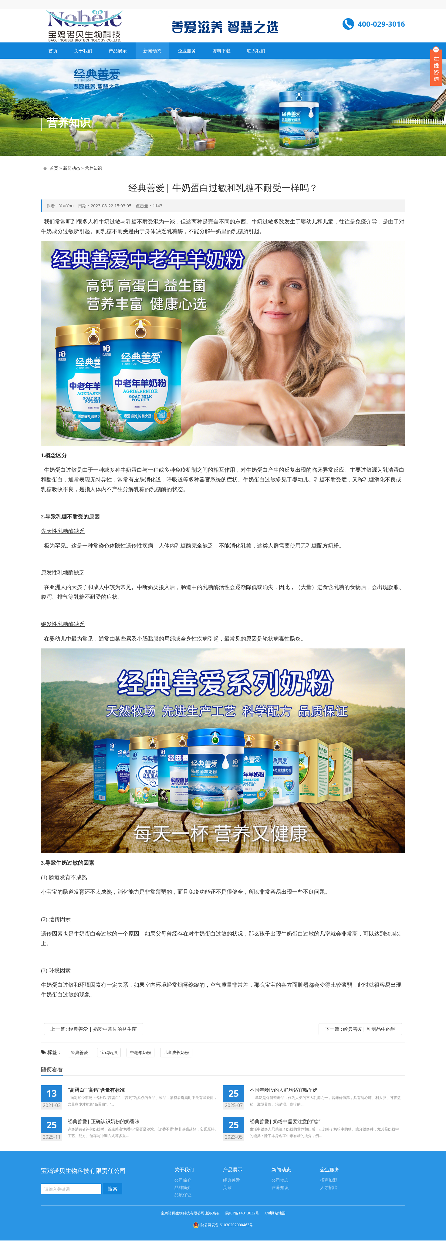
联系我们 (256, 51)
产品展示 (118, 51)
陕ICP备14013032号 (242, 1213)
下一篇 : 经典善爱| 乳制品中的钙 (360, 1029)
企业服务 (187, 51)
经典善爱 (79, 1052)
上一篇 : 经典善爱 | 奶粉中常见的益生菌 (93, 1029)
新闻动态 (152, 51)
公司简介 (182, 1180)
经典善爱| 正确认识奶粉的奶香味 (104, 1121)
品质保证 (182, 1195)
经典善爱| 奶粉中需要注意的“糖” (285, 1121)
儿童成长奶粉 (176, 1052)
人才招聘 (328, 1187)
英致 (227, 1187)
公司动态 (280, 1180)
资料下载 (221, 51)
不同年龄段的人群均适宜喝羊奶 (284, 1089)
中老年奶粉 (140, 1052)
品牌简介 (182, 1187)
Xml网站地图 (275, 1213)
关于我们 (83, 51)
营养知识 (93, 168)
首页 (53, 51)
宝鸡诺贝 (108, 1052)
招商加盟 (328, 1180)
